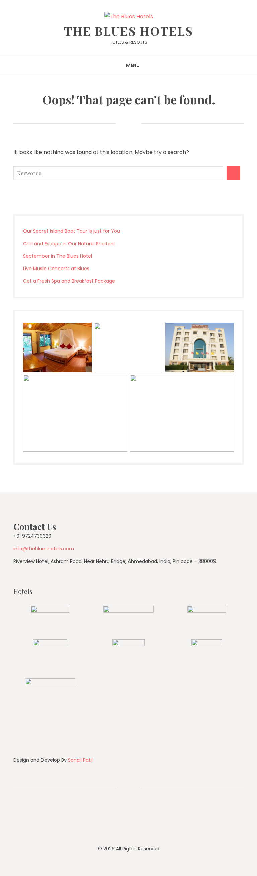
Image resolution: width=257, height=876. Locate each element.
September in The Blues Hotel (57, 256)
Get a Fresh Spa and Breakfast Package (69, 281)
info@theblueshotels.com (43, 548)
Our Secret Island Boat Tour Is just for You (71, 231)
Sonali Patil (80, 760)
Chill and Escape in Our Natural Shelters (69, 243)
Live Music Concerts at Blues (56, 268)
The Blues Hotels (128, 30)
